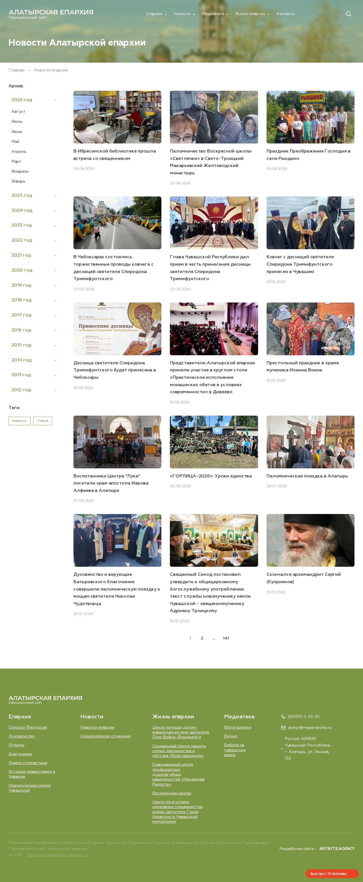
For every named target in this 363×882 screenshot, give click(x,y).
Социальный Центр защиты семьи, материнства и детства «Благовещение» (179, 751)
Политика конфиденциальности (57, 855)
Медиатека (213, 14)
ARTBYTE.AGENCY (336, 849)
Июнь (16, 132)
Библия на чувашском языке (235, 750)
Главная (17, 70)
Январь (18, 181)
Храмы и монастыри (28, 763)
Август (18, 112)
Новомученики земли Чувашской (30, 788)
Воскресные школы (171, 793)
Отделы (16, 745)
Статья (42, 420)
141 (226, 638)
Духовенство (22, 736)
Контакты (286, 14)
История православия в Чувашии (32, 774)
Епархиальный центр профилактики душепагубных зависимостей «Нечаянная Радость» (178, 774)
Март (16, 162)
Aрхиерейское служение (105, 736)
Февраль (20, 172)
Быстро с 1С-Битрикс (329, 873)
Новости (182, 14)
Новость (19, 420)
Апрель (18, 152)
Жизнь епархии (250, 14)
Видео (230, 736)
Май (15, 142)
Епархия (154, 14)
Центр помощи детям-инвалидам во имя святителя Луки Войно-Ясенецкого (180, 732)
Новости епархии (97, 727)
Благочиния (20, 754)
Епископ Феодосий (28, 727)
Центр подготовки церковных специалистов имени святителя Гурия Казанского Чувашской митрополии (177, 812)
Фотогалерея (237, 727)
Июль (16, 122)
